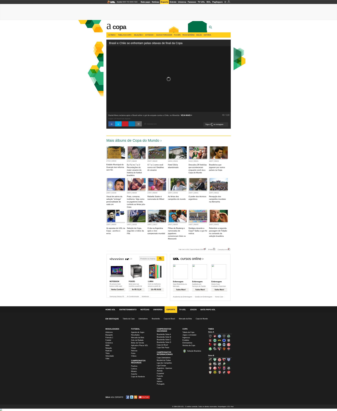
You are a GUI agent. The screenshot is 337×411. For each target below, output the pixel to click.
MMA (107, 345)
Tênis (107, 353)
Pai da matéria (188, 35)
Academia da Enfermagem (182, 297)
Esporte (164, 2)
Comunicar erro (223, 249)
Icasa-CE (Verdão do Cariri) (229, 364)
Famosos (192, 2)
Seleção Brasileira (194, 351)
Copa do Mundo (202, 319)
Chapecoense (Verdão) (229, 336)
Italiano (159, 381)
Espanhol (160, 373)
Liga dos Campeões (164, 363)
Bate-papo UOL (207, 310)
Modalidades (112, 329)
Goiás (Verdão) (219, 344)
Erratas (210, 249)
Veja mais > (186, 115)
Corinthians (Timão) (210, 340)
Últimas (111, 35)
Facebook (128, 397)
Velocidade (109, 356)
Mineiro (134, 371)
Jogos (193, 310)
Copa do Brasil (169, 319)
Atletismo (109, 332)
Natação (108, 348)
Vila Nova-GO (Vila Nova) (229, 372)
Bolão (199, 35)
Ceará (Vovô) (219, 364)
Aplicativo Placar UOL (139, 345)
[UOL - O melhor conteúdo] (110, 3)
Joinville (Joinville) (210, 368)
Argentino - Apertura (164, 368)
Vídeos (134, 356)
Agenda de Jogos (137, 332)
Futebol (108, 340)
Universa (182, 2)
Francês (160, 376)
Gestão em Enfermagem (203, 297)
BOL (209, 2)
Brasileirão (156, 319)
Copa (119, 26)
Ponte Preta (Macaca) (229, 368)
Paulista (134, 366)
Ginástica (109, 343)
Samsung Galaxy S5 (117, 296)
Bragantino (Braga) (215, 364)
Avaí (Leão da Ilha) (229, 360)
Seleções (138, 35)
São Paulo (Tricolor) (219, 349)
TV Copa (177, 35)
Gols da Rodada (137, 340)
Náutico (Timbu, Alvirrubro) (215, 368)
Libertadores (143, 319)
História (207, 35)
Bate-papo (145, 2)
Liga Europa (161, 366)
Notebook (145, 296)
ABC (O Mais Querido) (210, 360)
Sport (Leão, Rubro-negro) (224, 349)
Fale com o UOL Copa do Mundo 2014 (191, 249)
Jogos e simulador (189, 335)
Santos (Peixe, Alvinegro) (215, 349)
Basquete (109, 335)
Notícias (155, 2)
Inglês (159, 379)
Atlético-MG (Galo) (210, 336)
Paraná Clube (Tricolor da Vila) (224, 368)
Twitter (132, 397)
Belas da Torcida (137, 343)
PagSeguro (217, 2)
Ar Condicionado (133, 296)
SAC (136, 2)
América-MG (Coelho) (215, 360)
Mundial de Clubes (164, 360)
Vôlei (107, 359)
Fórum (133, 348)
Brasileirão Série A (164, 334)
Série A (211, 332)
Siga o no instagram (214, 124)
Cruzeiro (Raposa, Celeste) (224, 340)
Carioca (134, 369)
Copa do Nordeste (138, 377)
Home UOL (110, 310)
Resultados (135, 335)
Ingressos (186, 338)
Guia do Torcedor (164, 35)
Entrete (173, 2)
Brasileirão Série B (164, 337)
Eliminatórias (187, 343)
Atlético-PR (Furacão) (215, 336)
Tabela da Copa (124, 35)
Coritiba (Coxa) (215, 340)
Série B (211, 356)
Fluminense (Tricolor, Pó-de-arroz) (215, 344)
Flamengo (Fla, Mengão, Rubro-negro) (210, 344)
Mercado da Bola (185, 319)
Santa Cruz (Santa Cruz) (219, 372)
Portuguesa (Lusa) (210, 372)
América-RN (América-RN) (219, 360)
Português (161, 384)
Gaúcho (134, 374)
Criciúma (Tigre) (219, 340)
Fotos (133, 353)
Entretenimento (128, 310)
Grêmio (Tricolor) (224, 344)
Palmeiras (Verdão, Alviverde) (210, 349)
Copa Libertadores (164, 358)
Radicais (108, 351)
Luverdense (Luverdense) (224, 364)
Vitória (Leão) (229, 349)
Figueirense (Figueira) (229, 340)
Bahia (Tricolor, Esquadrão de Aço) (219, 336)
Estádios (149, 35)
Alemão (160, 371)
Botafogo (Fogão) (224, 336)
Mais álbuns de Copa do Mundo (132, 140)
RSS (136, 397)
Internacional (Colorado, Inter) (229, 344)
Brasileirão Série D (164, 342)
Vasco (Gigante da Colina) (224, 372)
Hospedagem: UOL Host (226, 406)
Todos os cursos (221, 259)
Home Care (219, 297)
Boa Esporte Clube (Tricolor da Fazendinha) (210, 364)
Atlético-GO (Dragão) (224, 360)
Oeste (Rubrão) (219, 368)
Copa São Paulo (163, 348)
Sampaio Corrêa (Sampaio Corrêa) (215, 372)
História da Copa (188, 345)
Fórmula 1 (109, 338)
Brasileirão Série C (164, 340)
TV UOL (201, 2)
